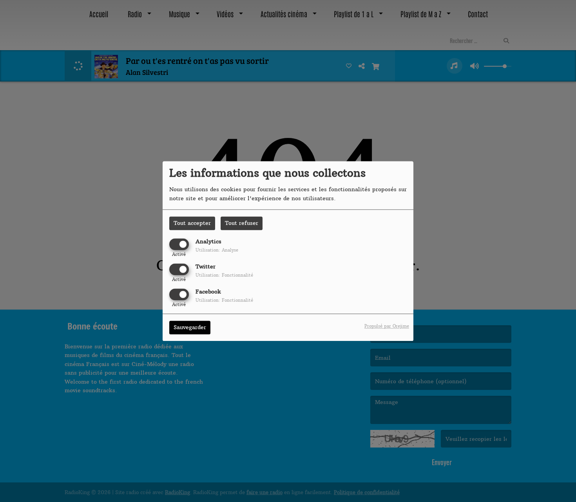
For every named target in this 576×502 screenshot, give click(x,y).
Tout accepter (192, 223)
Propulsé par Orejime (386, 326)
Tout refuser (241, 223)
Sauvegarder (190, 327)
